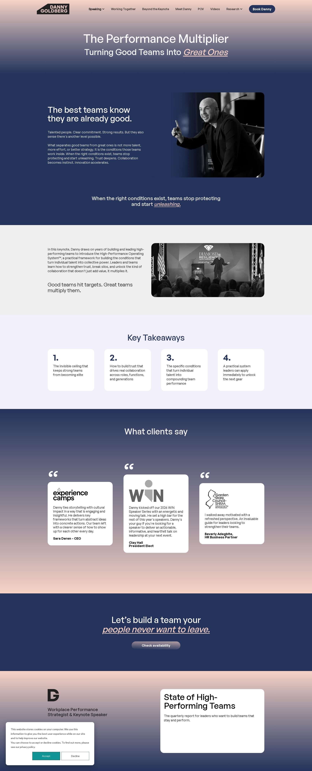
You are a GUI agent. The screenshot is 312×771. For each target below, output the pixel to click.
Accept (46, 755)
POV (201, 9)
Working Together (123, 9)
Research (232, 9)
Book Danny (262, 9)
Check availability (156, 645)
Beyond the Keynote (155, 9)
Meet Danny (183, 9)
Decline (75, 755)
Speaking (95, 9)
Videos (215, 9)
